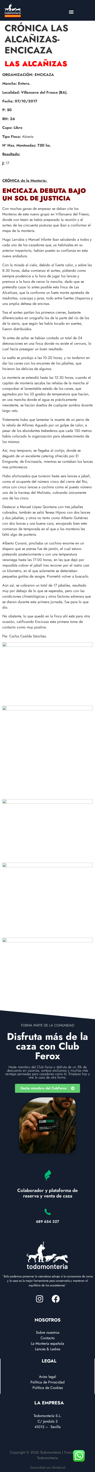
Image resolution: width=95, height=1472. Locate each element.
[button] (71, 12)
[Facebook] (56, 1299)
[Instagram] (39, 1299)
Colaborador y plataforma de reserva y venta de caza (47, 1193)
